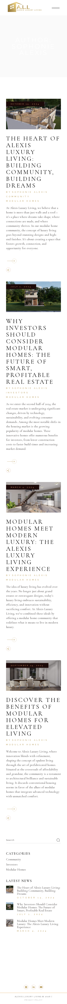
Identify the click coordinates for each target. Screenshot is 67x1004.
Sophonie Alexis (30, 192)
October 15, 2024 (25, 104)
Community (18, 196)
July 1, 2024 (21, 287)
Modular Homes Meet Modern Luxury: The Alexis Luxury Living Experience (30, 545)
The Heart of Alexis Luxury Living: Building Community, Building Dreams (33, 162)
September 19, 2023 (27, 666)
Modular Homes (23, 201)
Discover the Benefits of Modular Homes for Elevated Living (33, 716)
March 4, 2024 (23, 487)
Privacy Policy (33, 1000)
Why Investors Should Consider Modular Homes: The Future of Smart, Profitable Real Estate (30, 351)
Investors (17, 392)
